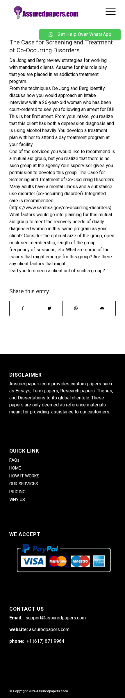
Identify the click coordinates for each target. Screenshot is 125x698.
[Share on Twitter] (49, 308)
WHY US (17, 499)
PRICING (17, 491)
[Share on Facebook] (23, 308)
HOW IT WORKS (24, 476)
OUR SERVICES (23, 483)
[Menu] (108, 12)
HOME (15, 468)
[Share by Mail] (102, 308)
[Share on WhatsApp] (76, 308)
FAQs (14, 460)
